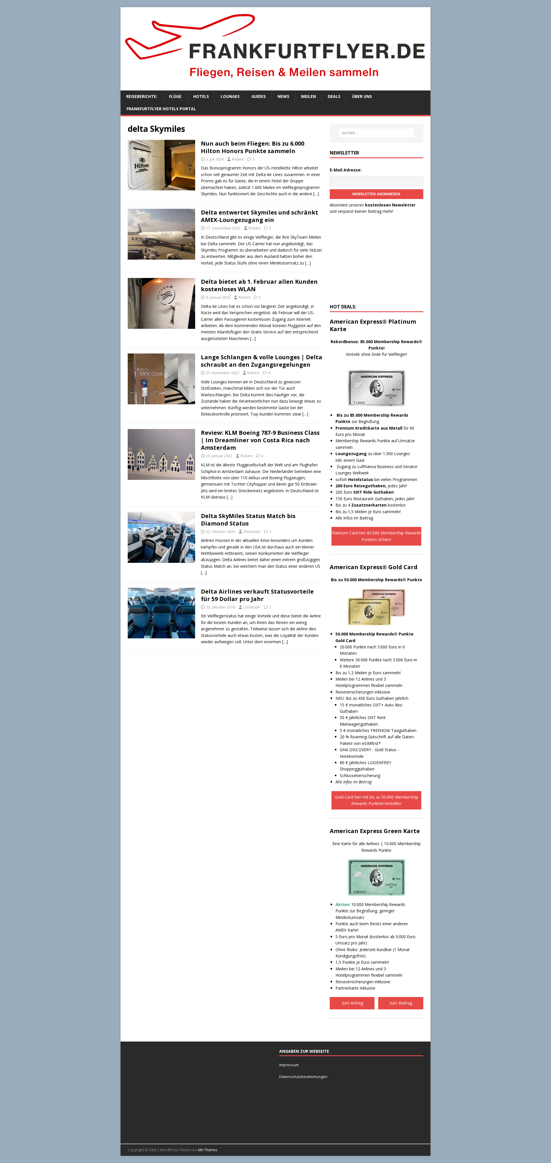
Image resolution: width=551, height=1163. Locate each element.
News (283, 96)
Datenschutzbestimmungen (303, 1076)
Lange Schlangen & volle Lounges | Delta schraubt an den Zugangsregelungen (261, 360)
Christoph (251, 531)
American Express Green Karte (375, 831)
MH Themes (207, 1149)
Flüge (175, 96)
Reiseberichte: (141, 96)
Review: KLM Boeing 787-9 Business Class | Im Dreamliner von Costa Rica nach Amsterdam (260, 440)
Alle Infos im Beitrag (354, 518)
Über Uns (362, 96)
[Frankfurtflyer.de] (275, 81)
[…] (316, 193)
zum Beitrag (400, 1003)
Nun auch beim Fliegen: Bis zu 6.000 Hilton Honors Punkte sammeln (252, 147)
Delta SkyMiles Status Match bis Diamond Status (248, 519)
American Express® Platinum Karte (373, 325)
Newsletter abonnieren (376, 194)
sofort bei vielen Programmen (376, 479)
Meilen (308, 96)
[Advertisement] (376, 261)
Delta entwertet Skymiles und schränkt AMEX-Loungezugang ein (259, 216)
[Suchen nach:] (376, 133)
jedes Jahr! (371, 485)
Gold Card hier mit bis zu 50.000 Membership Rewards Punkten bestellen (376, 800)
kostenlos (378, 505)
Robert (238, 159)
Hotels (201, 96)
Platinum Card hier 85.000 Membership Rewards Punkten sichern (376, 536)
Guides (258, 96)
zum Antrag (352, 1003)
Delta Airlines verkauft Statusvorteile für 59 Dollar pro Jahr (257, 595)
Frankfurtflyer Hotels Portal (161, 108)
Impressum (289, 1064)
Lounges (230, 96)
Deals (334, 96)
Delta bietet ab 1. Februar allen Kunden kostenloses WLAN (259, 285)
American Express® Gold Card (374, 567)
